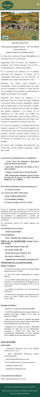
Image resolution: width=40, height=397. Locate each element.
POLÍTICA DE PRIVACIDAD (12, 387)
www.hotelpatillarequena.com (17, 359)
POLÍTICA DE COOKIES (29, 387)
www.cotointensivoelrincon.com (13, 379)
